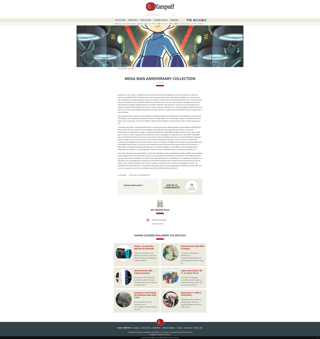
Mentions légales (169, 328)
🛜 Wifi (172, 24)
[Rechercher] (173, 14)
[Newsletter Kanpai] (190, 20)
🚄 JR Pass (147, 24)
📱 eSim (177, 24)
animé (133, 107)
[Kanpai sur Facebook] (194, 20)
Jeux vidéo (131, 68)
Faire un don (146, 328)
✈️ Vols (134, 24)
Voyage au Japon (120, 20)
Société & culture (145, 20)
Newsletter (157, 328)
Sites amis (188, 328)
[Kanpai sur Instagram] (200, 20)
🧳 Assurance (185, 24)
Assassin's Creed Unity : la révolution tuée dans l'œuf (145, 295)
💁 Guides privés (163, 24)
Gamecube (194, 97)
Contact (179, 328)
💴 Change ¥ (126, 24)
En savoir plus (176, 337)
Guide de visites (133, 20)
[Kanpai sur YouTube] (202, 20)
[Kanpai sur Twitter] (197, 20)
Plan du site (198, 328)
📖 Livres (193, 24)
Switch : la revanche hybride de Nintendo (144, 247)
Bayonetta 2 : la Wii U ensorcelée (191, 294)
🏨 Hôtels (140, 24)
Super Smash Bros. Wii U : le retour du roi (191, 272)
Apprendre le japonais (161, 20)
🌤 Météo (200, 24)
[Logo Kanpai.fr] (160, 6)
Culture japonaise (122, 68)
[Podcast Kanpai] (205, 20)
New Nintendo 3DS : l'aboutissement (143, 272)
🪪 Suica (154, 24)
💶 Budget (118, 24)
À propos (136, 328)
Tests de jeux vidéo (157, 224)
